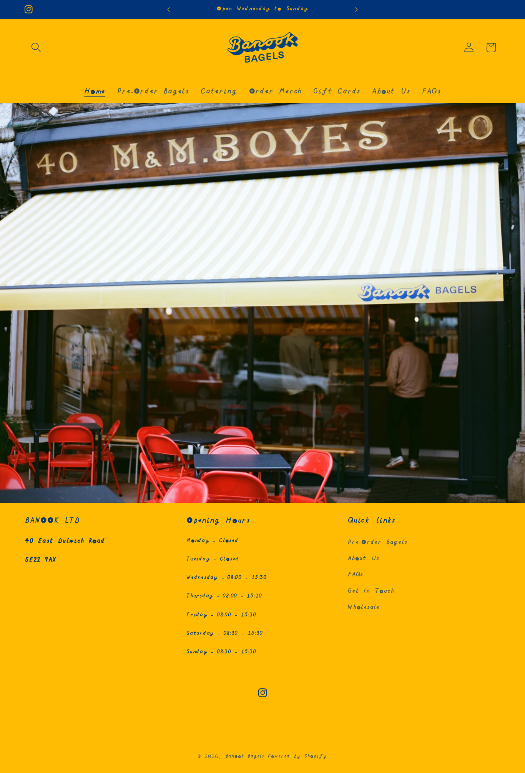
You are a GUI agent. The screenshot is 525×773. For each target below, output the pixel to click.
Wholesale (364, 607)
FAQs (355, 574)
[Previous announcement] (168, 9)
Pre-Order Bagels (377, 542)
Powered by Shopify (297, 756)
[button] (36, 47)
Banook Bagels (245, 756)
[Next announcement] (356, 9)
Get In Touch (371, 591)
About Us (363, 558)
